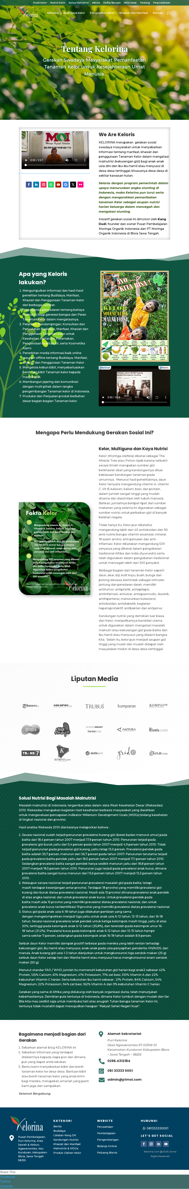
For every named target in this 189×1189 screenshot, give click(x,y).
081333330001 (157, 1128)
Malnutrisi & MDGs (65, 1148)
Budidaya (59, 1131)
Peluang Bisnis (107, 1152)
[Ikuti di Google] (66, 185)
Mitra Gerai (130, 3)
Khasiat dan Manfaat (133, 13)
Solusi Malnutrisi (79, 3)
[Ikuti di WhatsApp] (51, 185)
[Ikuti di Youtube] (58, 185)
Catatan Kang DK (64, 1135)
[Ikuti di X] (73, 185)
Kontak (158, 13)
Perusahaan (105, 1126)
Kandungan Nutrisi (65, 1139)
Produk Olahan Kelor (67, 1152)
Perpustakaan (161, 3)
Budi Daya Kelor (74, 13)
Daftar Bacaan (112, 3)
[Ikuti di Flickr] (80, 185)
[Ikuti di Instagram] (44, 185)
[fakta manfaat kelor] (54, 594)
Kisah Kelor (40, 3)
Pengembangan (108, 1139)
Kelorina (53, 13)
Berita (57, 1126)
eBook (96, 3)
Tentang (145, 3)
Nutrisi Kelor (57, 3)
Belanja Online (107, 1146)
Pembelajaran (106, 1133)
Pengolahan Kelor (102, 13)
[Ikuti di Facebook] (29, 185)
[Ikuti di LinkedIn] (36, 185)
